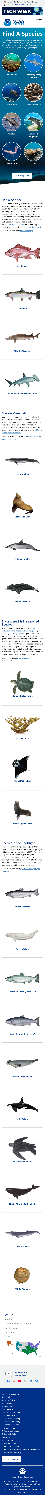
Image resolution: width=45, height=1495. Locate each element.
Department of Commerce (21, 1487)
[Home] (13, 22)
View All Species (22, 176)
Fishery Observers (11, 1424)
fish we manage (26, 231)
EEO (16, 1481)
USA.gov (37, 1484)
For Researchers (8, 1428)
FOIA (21, 1481)
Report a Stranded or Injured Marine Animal (22, 1449)
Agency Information (10, 1394)
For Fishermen (7, 1410)
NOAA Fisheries (22, 1492)
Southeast (10, 1332)
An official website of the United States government (20, 3)
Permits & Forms (10, 1415)
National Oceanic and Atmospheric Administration (21, 1489)
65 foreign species (17, 633)
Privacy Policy (27, 1484)
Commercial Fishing (12, 1418)
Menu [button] (40, 19)
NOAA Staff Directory (12, 1452)
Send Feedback (11, 1459)
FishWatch (8, 1403)
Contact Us (6, 1437)
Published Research (12, 1431)
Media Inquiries (10, 1443)
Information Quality (33, 1481)
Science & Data (10, 1434)
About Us (7, 1397)
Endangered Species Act (31, 227)
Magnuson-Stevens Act (14, 224)
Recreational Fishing (12, 1421)
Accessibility (8, 1481)
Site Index (8, 1406)
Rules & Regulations (12, 1412)
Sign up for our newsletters (22, 1373)
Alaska (8, 1319)
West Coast (10, 1336)
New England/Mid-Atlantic (18, 1323)
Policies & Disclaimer (12, 1484)
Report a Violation (11, 1446)
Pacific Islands (12, 1327)
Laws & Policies (10, 1400)
